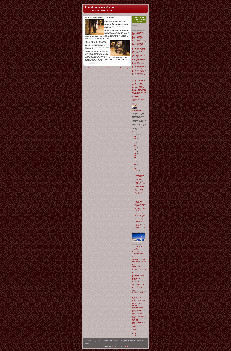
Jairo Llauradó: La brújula (137, 294)
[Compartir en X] (92, 63)
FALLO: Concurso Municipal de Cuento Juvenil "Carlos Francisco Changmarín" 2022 (139, 67)
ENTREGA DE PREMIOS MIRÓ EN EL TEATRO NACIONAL (140, 205)
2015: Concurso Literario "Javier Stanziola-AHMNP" (139, 93)
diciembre (137, 170)
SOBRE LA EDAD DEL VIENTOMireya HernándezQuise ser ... (140, 194)
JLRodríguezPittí (137, 110)
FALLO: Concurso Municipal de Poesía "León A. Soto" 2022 (139, 71)
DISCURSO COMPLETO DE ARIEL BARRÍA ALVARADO (140, 201)
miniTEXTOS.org (136, 249)
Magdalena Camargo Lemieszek (139, 308)
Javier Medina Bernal (136, 295)
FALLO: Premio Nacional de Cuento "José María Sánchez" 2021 (138, 33)
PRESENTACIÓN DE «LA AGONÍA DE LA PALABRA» (140, 209)
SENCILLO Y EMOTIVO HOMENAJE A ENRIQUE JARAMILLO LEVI (140, 183)
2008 (135, 164)
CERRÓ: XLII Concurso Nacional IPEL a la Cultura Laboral (138, 52)
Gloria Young (135, 286)
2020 (135, 142)
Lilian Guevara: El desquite (138, 303)
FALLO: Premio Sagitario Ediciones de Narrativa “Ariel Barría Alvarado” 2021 (138, 74)
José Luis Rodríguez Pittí (137, 246)
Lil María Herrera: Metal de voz (138, 300)
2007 (135, 166)
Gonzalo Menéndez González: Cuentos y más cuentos (138, 288)
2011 (135, 159)
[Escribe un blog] (91, 63)
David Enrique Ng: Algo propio (138, 268)
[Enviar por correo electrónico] (89, 63)
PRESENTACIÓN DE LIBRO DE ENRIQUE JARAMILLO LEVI (140, 224)
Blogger (126, 346)
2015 (135, 151)
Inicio (108, 68)
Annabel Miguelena (136, 257)
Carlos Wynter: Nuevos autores (139, 261)
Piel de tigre (134, 248)
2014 (135, 153)
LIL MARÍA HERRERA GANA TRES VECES (140, 187)
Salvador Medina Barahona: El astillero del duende (138, 331)
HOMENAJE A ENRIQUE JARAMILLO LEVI (140, 213)
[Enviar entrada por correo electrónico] (87, 62)
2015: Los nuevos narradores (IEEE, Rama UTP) (138, 96)
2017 (135, 147)
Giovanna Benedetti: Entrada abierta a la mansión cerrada (138, 284)
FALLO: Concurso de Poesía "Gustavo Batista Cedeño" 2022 (139, 41)
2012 (135, 157)
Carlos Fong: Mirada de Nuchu (138, 259)
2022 (135, 138)
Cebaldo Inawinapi (136, 262)
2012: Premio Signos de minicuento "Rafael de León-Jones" (138, 99)
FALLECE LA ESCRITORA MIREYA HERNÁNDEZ (140, 197)
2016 (135, 149)
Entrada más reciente (91, 68)
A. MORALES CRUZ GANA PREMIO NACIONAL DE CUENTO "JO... (139, 177)
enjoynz (113, 346)
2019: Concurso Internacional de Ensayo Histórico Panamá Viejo (139, 90)
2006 (135, 168)
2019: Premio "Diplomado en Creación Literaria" (138, 81)
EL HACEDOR (135, 251)
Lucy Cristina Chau (136, 305)
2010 (135, 161)
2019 (135, 143)
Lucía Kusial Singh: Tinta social (139, 307)
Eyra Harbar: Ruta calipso (137, 281)
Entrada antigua (125, 68)
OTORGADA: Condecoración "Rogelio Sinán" (138, 60)
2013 (135, 155)
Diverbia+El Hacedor (136, 26)
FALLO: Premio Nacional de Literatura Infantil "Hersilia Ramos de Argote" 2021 (138, 37)
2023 (135, 136)
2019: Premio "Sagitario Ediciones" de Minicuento (137, 84)
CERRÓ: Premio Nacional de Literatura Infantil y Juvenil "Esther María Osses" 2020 (138, 56)
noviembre (137, 172)
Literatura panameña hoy (100, 7)
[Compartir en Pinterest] (94, 63)
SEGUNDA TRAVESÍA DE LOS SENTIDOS (140, 190)
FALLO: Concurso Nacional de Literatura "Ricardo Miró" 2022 (138, 49)
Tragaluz (134, 335)
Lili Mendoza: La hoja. (137, 302)
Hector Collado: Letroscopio (138, 292)
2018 (135, 145)
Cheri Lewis (134, 264)
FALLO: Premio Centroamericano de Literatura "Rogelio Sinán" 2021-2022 (138, 63)
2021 (135, 140)
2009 (135, 162)
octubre (136, 174)
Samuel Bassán (135, 333)
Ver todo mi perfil (136, 131)
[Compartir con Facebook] (93, 63)
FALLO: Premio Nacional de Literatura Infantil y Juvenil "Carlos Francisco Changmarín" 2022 (139, 45)
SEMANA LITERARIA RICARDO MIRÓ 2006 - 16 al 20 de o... (140, 220)
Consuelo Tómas (136, 266)
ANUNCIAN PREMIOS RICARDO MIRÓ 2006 (140, 216)
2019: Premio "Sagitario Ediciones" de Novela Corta (138, 87)
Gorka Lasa (134, 290)
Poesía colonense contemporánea (136, 320)
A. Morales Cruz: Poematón (138, 253)
